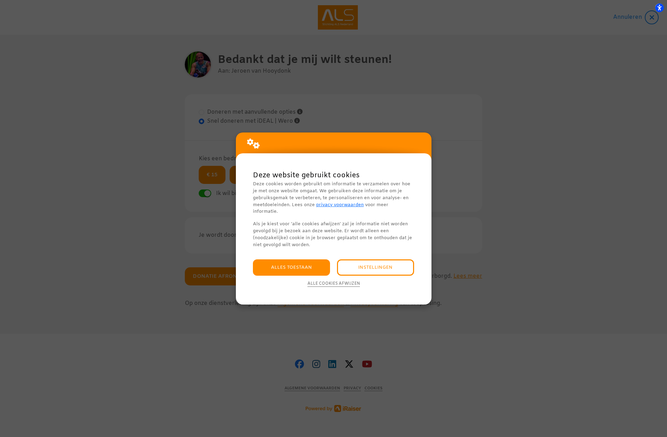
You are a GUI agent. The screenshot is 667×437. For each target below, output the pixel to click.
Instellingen (375, 267)
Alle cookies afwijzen (333, 283)
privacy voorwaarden (340, 205)
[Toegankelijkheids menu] (659, 7)
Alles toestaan (291, 267)
